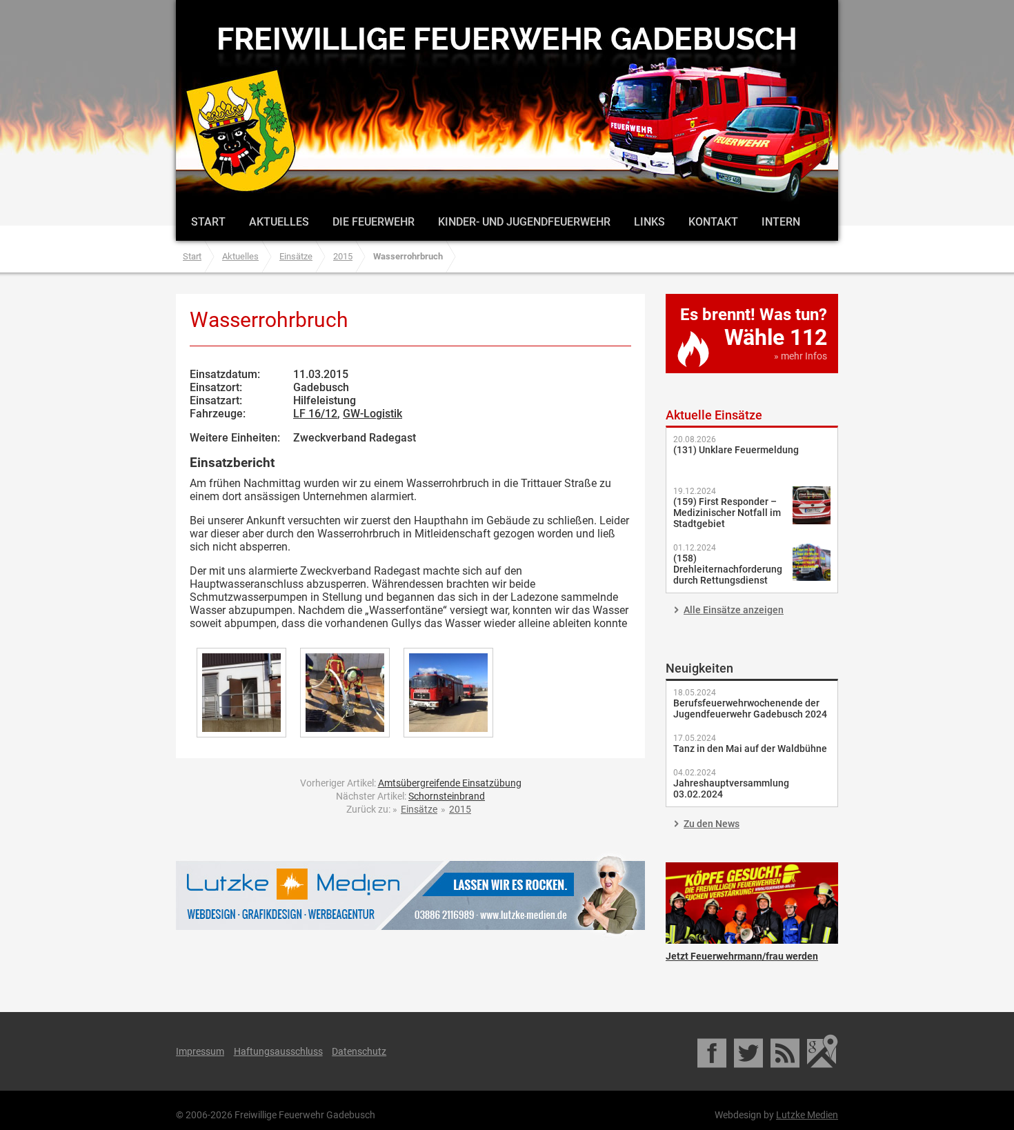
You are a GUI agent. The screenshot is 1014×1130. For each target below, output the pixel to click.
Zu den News (711, 823)
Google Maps (822, 1051)
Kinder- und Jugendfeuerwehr (524, 221)
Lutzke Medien (410, 895)
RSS (786, 1051)
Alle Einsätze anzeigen (734, 609)
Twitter (749, 1051)
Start (208, 221)
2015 (342, 256)
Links (649, 221)
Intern (781, 221)
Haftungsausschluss (278, 1051)
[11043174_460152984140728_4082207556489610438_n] (448, 692)
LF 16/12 (315, 413)
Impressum (200, 1051)
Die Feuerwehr (373, 221)
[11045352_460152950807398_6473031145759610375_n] (345, 692)
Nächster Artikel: (410, 796)
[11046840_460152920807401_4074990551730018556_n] (241, 692)
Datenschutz (359, 1051)
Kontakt (713, 221)
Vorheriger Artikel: (410, 783)
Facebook (712, 1051)
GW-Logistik (372, 413)
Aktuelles (279, 221)
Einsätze (295, 256)
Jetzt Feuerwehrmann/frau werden (752, 903)
